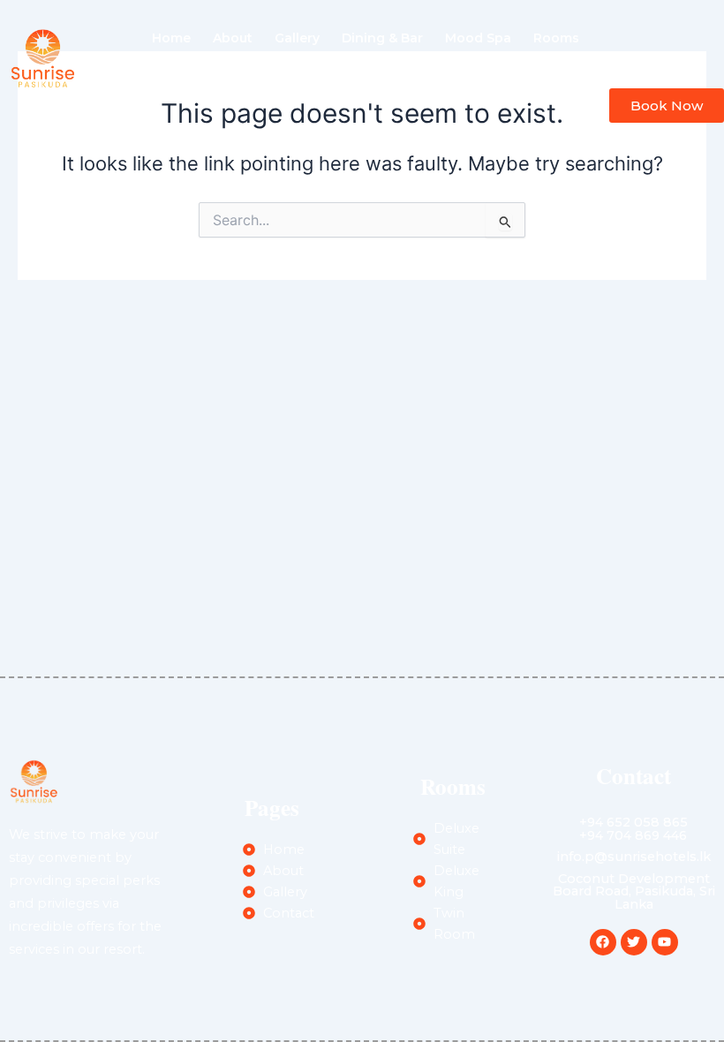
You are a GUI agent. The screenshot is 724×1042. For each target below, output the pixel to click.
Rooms (556, 38)
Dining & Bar (382, 38)
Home (171, 38)
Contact (414, 79)
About (233, 38)
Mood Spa (478, 38)
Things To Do (321, 79)
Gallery (297, 38)
